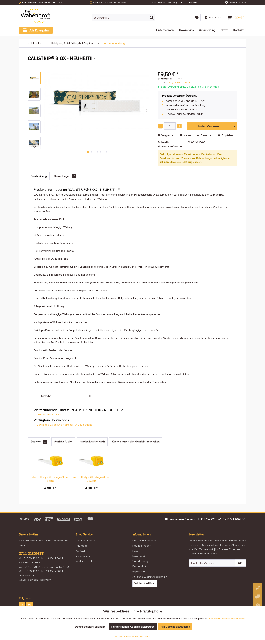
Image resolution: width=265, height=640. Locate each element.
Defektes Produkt (86, 540)
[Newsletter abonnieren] (240, 563)
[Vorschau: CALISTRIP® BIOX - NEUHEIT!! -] (34, 78)
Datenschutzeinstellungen (90, 626)
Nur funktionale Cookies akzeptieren (132, 626)
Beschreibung (39, 176)
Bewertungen (64, 176)
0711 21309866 (31, 553)
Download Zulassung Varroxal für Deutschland (64, 424)
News (135, 550)
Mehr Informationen (233, 618)
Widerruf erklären (144, 583)
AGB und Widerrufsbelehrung (149, 576)
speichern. (215, 618)
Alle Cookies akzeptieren (175, 626)
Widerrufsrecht (85, 561)
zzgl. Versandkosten (180, 82)
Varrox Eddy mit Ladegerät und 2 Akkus (91, 479)
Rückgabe (81, 545)
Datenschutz (139, 566)
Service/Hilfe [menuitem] (236, 2)
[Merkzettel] (197, 17)
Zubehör (38, 441)
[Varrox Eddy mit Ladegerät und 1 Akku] (50, 461)
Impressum (139, 571)
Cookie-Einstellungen (144, 540)
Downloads (139, 556)
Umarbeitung (140, 561)
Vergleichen (168, 135)
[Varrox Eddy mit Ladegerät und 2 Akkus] (91, 461)
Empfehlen (227, 135)
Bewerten (206, 135)
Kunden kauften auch (92, 441)
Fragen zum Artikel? (48, 414)
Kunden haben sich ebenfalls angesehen (136, 441)
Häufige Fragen (141, 545)
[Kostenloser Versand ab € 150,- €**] (190, 519)
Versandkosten (85, 556)
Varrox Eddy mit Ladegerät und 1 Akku (50, 479)
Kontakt (80, 550)
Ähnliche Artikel (63, 441)
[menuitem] (123, 17)
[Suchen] (151, 17)
